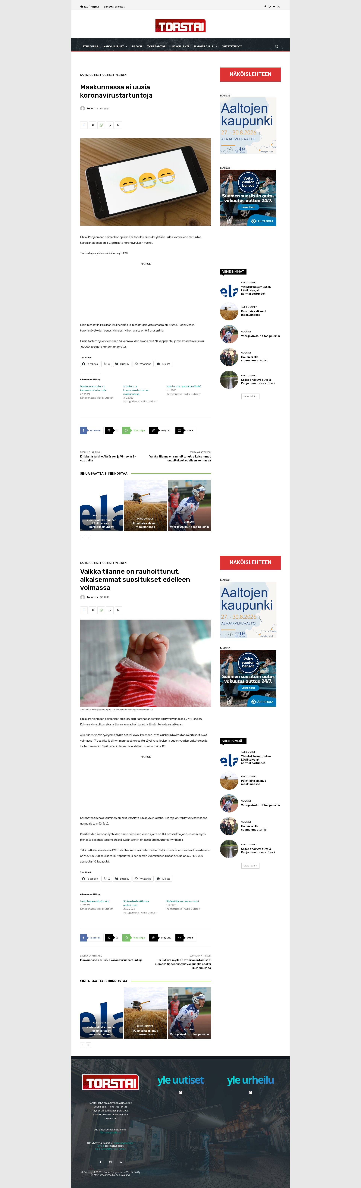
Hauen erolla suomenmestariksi (254, 358)
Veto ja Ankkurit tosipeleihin (189, 527)
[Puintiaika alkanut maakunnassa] (145, 505)
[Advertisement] (145, 293)
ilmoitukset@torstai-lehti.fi (110, 1148)
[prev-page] (82, 537)
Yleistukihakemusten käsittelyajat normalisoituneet (101, 523)
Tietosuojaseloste (110, 1132)
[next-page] (88, 537)
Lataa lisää (249, 396)
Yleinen (121, 75)
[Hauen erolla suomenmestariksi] (229, 357)
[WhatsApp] (101, 125)
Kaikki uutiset (90, 75)
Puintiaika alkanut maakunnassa (145, 525)
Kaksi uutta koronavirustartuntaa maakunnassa (135, 390)
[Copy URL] (110, 125)
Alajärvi (189, 522)
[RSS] (274, 7)
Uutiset (108, 75)
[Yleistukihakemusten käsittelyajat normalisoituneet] (101, 505)
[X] (278, 7)
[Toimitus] (83, 108)
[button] (276, 46)
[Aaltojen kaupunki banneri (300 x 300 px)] (248, 153)
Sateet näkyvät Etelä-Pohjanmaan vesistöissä (258, 381)
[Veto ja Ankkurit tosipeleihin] (189, 505)
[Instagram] (269, 7)
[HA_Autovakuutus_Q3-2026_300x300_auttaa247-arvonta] (248, 225)
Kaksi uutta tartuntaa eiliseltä (183, 386)
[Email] (118, 125)
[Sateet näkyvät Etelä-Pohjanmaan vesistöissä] (229, 380)
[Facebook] (265, 7)
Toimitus (92, 108)
